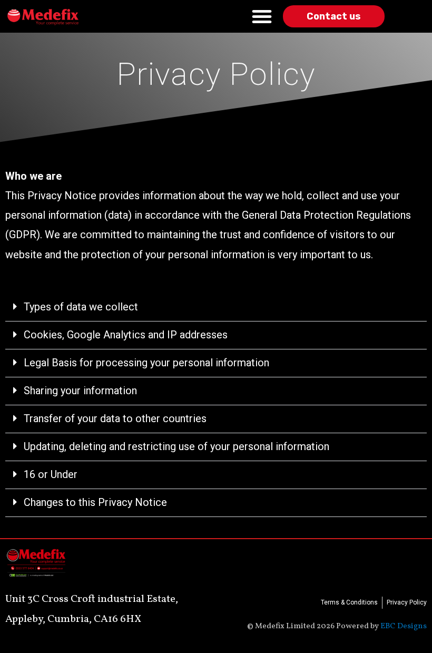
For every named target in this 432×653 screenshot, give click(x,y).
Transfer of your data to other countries (115, 418)
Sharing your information (80, 390)
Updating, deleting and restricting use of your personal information (176, 446)
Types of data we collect (81, 306)
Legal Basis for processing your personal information (146, 362)
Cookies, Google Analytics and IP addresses (126, 334)
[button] (216, 307)
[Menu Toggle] (261, 16)
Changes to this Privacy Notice (95, 502)
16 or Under (50, 474)
